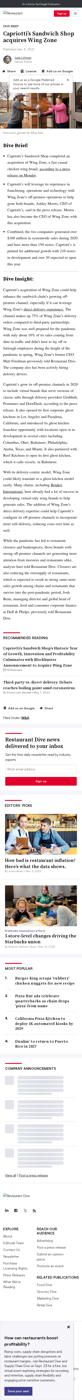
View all (10, 1175)
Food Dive (44, 1285)
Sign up (61, 13)
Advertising (45, 1240)
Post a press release (33, 1175)
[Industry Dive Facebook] (15, 1210)
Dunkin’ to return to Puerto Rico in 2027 (41, 1044)
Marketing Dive (48, 1298)
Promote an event (50, 1266)
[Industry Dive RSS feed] (34, 1210)
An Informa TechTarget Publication (41, 4)
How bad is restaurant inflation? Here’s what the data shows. (40, 863)
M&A (25, 718)
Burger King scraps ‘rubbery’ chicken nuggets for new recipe (45, 981)
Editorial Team (13, 1243)
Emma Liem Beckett (19, 692)
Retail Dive (44, 1305)
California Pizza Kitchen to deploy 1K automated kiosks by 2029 (44, 1023)
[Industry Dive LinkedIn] (6, 1210)
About (7, 1236)
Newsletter (11, 1256)
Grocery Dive (47, 1291)
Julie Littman (23, 57)
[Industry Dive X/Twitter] (25, 1210)
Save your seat (18, 1391)
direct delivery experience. (44, 309)
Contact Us (11, 1250)
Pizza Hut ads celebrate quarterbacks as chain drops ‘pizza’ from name (42, 1000)
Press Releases (14, 1275)
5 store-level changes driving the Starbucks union (40, 939)
